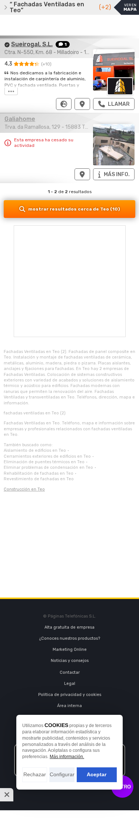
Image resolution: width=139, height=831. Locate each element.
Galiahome (19, 118)
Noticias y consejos (70, 660)
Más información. (67, 756)
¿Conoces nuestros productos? (69, 638)
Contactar (70, 672)
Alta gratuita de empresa (69, 627)
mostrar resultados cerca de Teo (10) (74, 209)
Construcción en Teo (24, 489)
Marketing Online (70, 649)
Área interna (69, 705)
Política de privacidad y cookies (69, 694)
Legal (69, 683)
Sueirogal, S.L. (32, 44)
